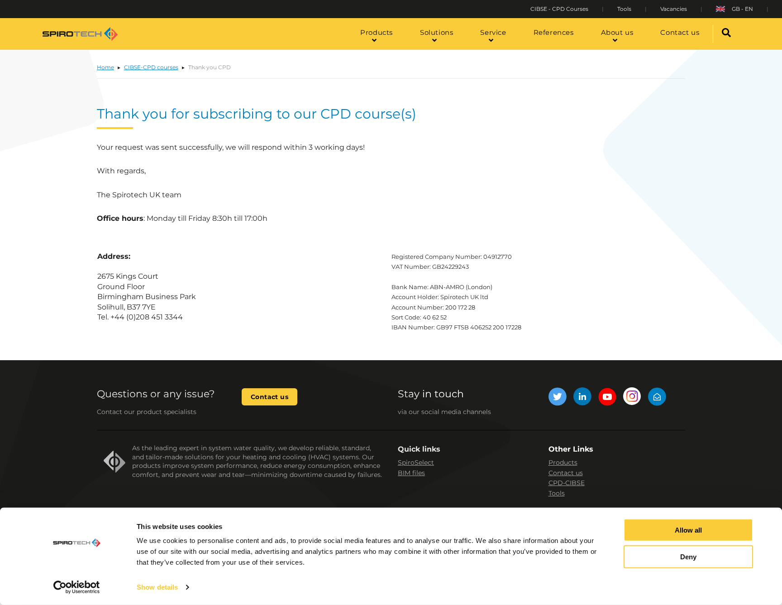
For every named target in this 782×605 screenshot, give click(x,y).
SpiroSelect (416, 462)
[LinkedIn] (582, 398)
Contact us (269, 397)
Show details (157, 587)
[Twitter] (557, 398)
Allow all (688, 530)
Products (562, 462)
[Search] (726, 34)
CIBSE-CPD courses (151, 67)
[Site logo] (80, 34)
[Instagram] (632, 398)
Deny (688, 557)
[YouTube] (607, 398)
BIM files (411, 473)
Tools (556, 493)
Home (105, 67)
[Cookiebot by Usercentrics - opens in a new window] (76, 587)
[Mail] (657, 398)
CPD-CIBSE (566, 483)
